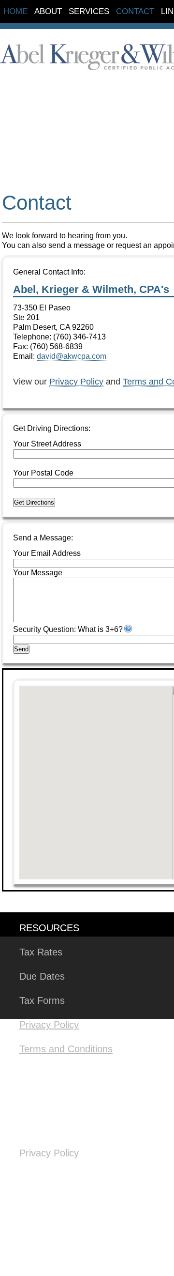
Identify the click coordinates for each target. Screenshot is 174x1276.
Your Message (37, 573)
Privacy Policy (76, 381)
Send (21, 649)
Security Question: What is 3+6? (68, 629)
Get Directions (34, 502)
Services (89, 11)
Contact (135, 11)
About (48, 11)
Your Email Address (47, 553)
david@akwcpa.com (71, 356)
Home (15, 11)
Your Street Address (47, 444)
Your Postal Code (43, 473)
